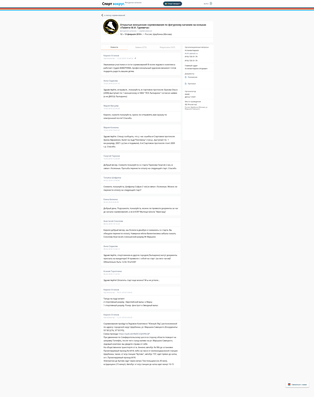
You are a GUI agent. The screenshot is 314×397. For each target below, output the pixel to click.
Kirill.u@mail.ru (191, 53)
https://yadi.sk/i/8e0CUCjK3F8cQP (134, 333)
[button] (297, 384)
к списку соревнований (114, 15)
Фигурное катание (133, 2)
